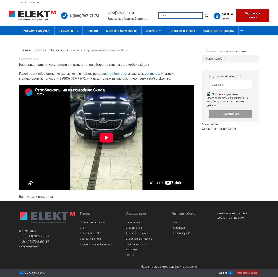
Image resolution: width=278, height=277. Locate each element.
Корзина (222, 272)
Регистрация (35, 2)
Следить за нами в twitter (219, 128)
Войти (23, 2)
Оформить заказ (253, 15)
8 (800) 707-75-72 (84, 16)
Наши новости (215, 58)
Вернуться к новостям (36, 197)
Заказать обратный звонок (127, 19)
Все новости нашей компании (226, 51)
